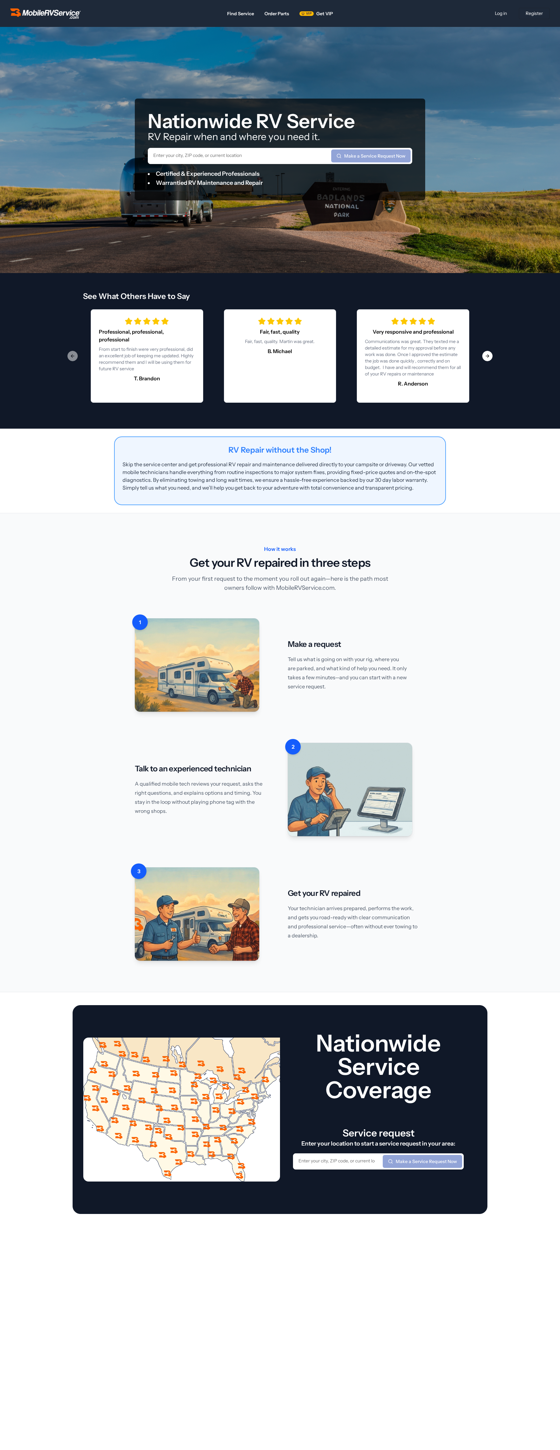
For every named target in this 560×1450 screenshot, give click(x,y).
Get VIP (319, 14)
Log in (501, 13)
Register (534, 13)
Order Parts (276, 14)
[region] (280, 356)
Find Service (240, 14)
